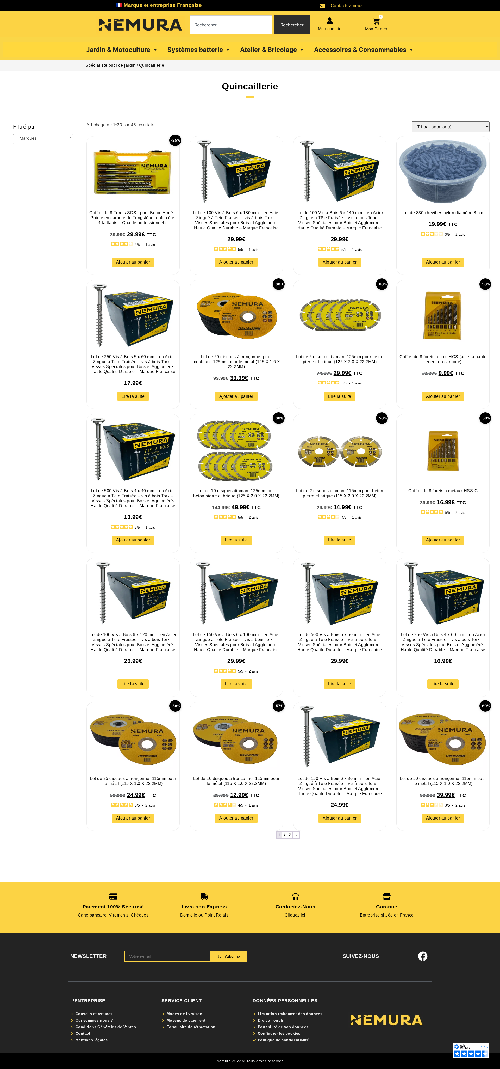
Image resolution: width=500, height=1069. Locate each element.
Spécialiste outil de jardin (110, 65)
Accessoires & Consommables (360, 49)
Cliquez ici (296, 915)
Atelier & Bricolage (268, 49)
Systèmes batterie (195, 49)
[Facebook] (423, 956)
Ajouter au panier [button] (133, 262)
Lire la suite (133, 396)
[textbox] (43, 139)
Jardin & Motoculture (118, 49)
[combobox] (231, 24)
